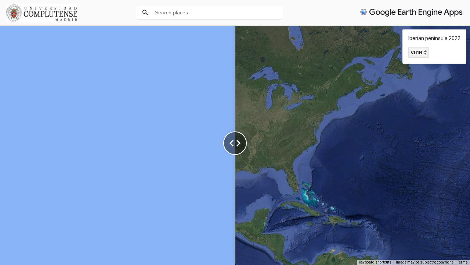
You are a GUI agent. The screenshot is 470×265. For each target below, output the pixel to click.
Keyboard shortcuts (375, 262)
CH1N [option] (416, 52)
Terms (462, 262)
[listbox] (418, 52)
